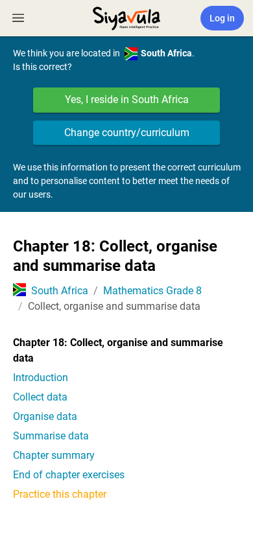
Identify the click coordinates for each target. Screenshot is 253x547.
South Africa (59, 291)
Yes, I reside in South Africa (127, 99)
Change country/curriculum (126, 132)
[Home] (126, 17)
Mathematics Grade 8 (152, 291)
